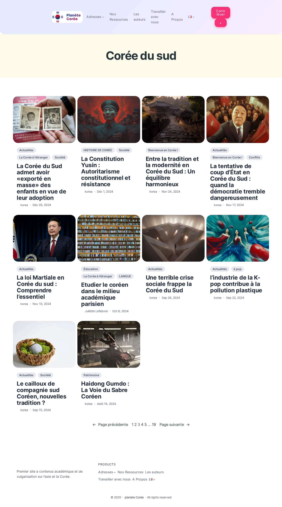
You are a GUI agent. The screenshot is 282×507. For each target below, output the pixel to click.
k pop (238, 269)
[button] (220, 13)
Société (60, 157)
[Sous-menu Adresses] (103, 17)
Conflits (254, 157)
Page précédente (110, 424)
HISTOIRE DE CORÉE (98, 150)
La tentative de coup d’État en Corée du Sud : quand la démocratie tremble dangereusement (237, 182)
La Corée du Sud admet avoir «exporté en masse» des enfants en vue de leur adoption (41, 182)
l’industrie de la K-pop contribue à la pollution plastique (236, 283)
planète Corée (134, 497)
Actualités (26, 150)
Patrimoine (91, 375)
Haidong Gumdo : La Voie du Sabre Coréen (105, 390)
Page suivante (175, 424)
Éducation (91, 269)
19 (154, 424)
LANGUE (125, 276)
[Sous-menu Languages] (193, 17)
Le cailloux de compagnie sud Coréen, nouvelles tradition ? (41, 393)
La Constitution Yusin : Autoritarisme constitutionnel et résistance (105, 171)
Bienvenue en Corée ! (163, 150)
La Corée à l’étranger (33, 157)
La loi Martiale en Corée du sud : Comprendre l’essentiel (40, 287)
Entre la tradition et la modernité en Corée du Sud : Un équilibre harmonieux (172, 171)
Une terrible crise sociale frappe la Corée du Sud (170, 283)
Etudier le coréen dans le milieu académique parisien (104, 294)
